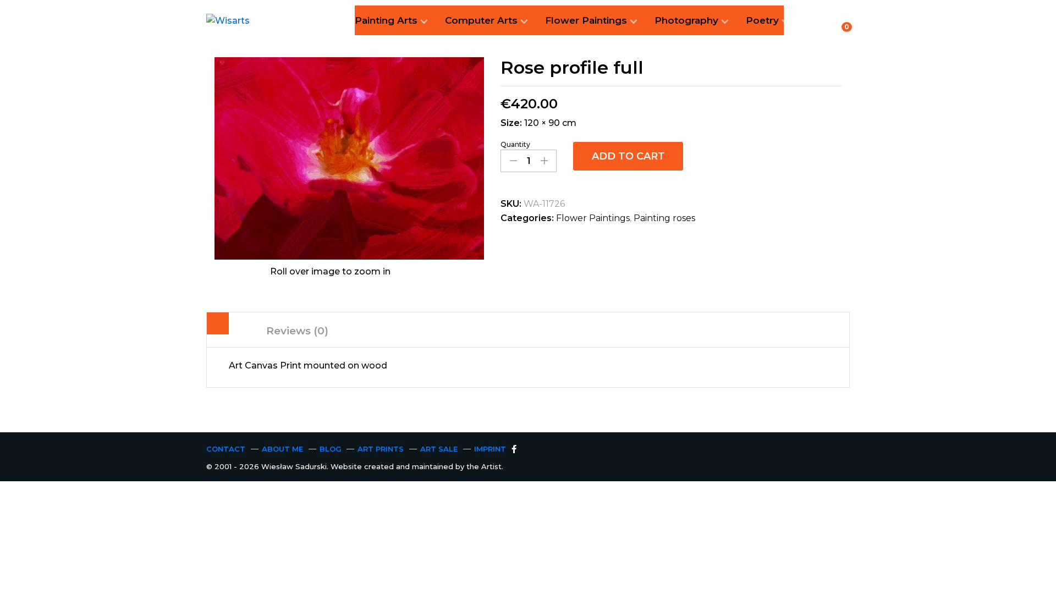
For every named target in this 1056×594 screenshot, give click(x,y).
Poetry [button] (762, 20)
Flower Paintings (593, 218)
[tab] (218, 325)
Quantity (515, 144)
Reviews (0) (297, 330)
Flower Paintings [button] (586, 20)
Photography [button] (686, 20)
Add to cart (628, 156)
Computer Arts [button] (481, 20)
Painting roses (664, 218)
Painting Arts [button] (386, 20)
